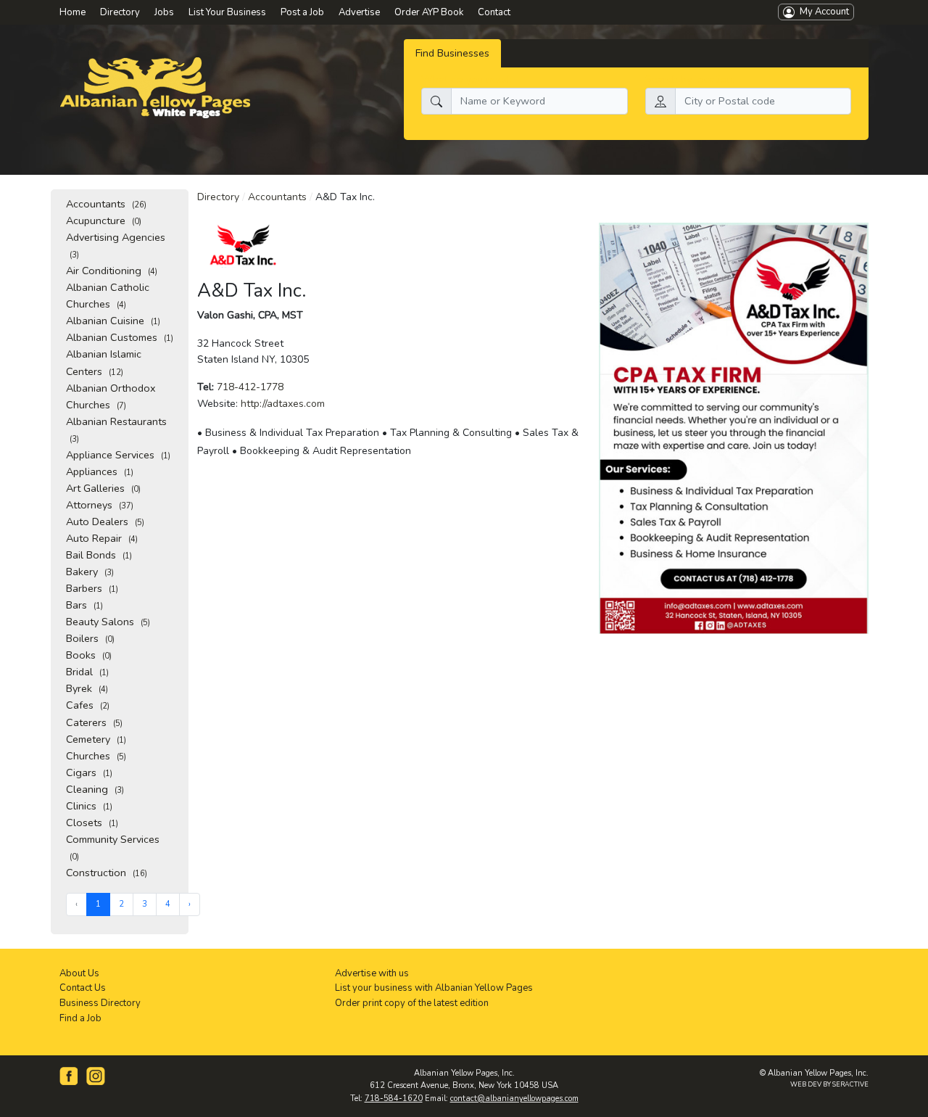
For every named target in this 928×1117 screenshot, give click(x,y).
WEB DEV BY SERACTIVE (829, 1084)
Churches (96, 756)
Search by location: (690, 79)
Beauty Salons (108, 621)
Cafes (87, 705)
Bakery (90, 571)
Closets (92, 822)
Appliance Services (118, 455)
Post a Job (302, 12)
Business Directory (100, 1003)
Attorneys (99, 505)
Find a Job (80, 1018)
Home (72, 12)
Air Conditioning (111, 270)
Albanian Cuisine (113, 320)
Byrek (87, 688)
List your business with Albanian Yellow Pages (434, 987)
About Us (79, 973)
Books (89, 655)
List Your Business (227, 12)
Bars (84, 605)
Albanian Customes (119, 337)
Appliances (99, 471)
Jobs (164, 12)
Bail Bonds (99, 555)
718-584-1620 (394, 1098)
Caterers (94, 722)
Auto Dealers (105, 521)
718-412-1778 (250, 387)
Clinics (89, 806)
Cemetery (96, 739)
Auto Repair (102, 538)
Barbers (92, 588)
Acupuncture (103, 220)
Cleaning (95, 789)
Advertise (359, 12)
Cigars (89, 772)
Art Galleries (103, 488)
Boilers (90, 638)
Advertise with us (372, 973)
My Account (822, 11)
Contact (494, 12)
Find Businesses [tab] (452, 53)
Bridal (87, 671)
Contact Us (82, 987)
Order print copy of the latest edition (412, 1003)
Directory (218, 197)
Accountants (106, 204)
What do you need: (466, 79)
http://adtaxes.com (283, 404)
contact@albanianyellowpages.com (514, 1098)
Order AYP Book (428, 12)
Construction (106, 872)
